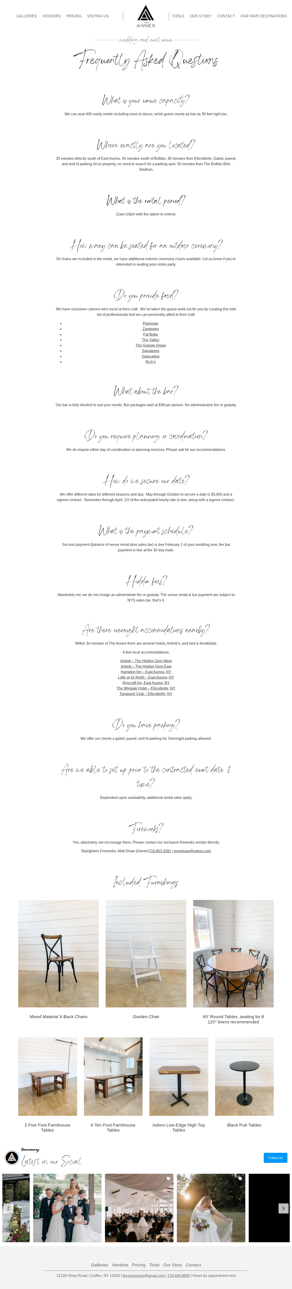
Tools (178, 16)
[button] (38, 1208)
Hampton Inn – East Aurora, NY (146, 672)
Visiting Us (98, 16)
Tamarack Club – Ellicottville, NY (146, 694)
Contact (226, 16)
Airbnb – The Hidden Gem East (146, 666)
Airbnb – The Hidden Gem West (146, 661)
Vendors (51, 16)
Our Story (201, 16)
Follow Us (276, 1158)
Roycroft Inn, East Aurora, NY (146, 683)
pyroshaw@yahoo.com (192, 851)
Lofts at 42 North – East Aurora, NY (146, 677)
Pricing (74, 16)
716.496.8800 (178, 1276)
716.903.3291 (160, 851)
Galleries (26, 16)
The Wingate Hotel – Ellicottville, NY (146, 688)
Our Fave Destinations (263, 16)
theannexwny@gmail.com (144, 1276)
